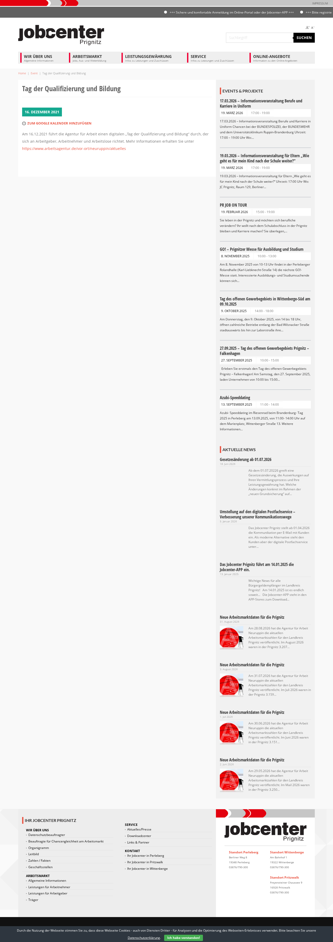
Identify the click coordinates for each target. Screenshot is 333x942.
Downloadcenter (139, 836)
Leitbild (33, 854)
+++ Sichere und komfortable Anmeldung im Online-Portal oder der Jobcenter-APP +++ (220, 12)
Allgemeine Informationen (47, 881)
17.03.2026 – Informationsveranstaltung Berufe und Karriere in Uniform (261, 103)
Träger (33, 900)
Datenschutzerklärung (144, 938)
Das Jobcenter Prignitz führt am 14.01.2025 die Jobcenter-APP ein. (257, 567)
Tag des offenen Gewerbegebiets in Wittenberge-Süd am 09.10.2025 (265, 301)
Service (212, 58)
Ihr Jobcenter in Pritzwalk (145, 862)
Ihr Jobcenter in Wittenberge (147, 869)
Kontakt (132, 851)
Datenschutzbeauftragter (46, 835)
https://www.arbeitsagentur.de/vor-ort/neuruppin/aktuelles (74, 148)
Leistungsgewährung (148, 58)
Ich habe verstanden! (183, 938)
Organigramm (38, 848)
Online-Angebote (275, 58)
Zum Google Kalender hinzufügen (59, 123)
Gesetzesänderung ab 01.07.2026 (245, 459)
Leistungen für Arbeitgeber (47, 893)
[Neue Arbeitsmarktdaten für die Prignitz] (231, 637)
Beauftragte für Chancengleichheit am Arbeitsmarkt (66, 841)
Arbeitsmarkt (89, 58)
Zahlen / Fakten (39, 861)
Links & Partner (138, 842)
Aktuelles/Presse (139, 829)
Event (34, 73)
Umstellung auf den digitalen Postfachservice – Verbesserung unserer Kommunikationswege (257, 514)
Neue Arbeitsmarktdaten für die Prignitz (252, 617)
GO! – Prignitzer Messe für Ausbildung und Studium (261, 249)
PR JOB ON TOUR (233, 205)
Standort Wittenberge (287, 852)
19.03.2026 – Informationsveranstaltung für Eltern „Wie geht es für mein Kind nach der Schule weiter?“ (264, 158)
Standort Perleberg (243, 852)
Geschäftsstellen (40, 867)
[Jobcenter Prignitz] (61, 34)
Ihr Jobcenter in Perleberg (145, 856)
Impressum (320, 3)
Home (22, 73)
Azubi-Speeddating (235, 397)
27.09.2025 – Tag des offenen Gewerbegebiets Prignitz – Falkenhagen (264, 351)
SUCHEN (304, 37)
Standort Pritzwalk (284, 877)
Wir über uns (39, 58)
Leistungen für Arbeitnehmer (49, 887)
